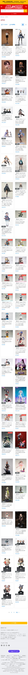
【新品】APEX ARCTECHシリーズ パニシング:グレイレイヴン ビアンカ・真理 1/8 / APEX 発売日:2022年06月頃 (20, 50)
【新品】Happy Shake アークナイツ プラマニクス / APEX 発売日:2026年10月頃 (20, 323)
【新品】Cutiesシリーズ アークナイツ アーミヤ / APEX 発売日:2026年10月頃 (7, 249)
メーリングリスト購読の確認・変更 (13, 658)
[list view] (25, 24)
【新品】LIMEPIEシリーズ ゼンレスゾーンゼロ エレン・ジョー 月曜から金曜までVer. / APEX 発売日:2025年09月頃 (7, 371)
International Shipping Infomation (13, 667)
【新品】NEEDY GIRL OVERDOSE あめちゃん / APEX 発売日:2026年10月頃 (7, 407)
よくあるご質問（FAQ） (6, 660)
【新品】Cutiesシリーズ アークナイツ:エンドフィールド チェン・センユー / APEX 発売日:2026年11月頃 (7, 305)
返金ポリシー (9, 655)
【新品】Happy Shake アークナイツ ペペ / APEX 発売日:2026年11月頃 (7, 341)
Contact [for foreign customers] (10, 669)
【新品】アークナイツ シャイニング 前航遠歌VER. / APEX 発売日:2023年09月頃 (20, 531)
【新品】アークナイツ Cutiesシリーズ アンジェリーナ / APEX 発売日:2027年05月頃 (7, 424)
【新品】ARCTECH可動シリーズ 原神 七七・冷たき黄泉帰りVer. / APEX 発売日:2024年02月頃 (7, 231)
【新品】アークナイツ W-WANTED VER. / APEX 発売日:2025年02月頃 (20, 451)
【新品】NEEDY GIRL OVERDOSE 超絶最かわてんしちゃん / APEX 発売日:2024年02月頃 (20, 407)
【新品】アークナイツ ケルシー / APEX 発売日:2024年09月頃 (7, 505)
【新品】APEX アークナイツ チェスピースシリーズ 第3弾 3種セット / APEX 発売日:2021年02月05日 (20, 99)
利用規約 (24, 655)
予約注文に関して (17, 655)
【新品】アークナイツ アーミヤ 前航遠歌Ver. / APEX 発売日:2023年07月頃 (7, 478)
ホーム (2, 17)
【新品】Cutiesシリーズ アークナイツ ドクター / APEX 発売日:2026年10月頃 (7, 285)
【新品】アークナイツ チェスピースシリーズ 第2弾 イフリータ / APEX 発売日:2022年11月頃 (7, 576)
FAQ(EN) (19, 665)
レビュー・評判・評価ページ (11, 665)
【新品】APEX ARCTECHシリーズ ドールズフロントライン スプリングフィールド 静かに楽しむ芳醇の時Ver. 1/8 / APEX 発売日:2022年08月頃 (7, 51)
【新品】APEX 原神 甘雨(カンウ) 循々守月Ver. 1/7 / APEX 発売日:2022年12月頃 (20, 148)
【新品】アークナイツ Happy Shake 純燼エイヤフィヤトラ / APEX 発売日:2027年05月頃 (20, 424)
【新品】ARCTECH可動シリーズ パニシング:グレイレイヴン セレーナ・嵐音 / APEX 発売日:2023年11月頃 (7, 203)
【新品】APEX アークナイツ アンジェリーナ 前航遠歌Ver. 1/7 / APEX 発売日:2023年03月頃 (20, 80)
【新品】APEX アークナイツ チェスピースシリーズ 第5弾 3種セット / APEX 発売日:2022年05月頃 (7, 118)
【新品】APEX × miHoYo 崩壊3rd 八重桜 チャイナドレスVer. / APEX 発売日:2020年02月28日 (7, 79)
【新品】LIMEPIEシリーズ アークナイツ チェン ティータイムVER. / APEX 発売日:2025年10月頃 (20, 351)
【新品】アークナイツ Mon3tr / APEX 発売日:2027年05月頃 (7, 451)
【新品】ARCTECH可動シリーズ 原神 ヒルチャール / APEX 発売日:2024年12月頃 (20, 193)
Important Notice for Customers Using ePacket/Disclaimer (13, 668)
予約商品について (4, 664)
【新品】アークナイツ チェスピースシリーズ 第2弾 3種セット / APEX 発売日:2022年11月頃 (20, 549)
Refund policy (22, 660)
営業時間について (22, 657)
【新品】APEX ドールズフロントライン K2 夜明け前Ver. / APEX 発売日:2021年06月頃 (7, 142)
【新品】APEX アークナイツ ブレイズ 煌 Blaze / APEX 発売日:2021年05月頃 (20, 121)
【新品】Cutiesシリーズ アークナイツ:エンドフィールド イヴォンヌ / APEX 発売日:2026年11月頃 (20, 285)
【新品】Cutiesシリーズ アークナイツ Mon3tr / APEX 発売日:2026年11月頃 (20, 221)
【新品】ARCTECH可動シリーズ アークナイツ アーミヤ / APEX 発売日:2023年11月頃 (20, 175)
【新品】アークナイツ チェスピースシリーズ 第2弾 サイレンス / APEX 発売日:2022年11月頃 (20, 576)
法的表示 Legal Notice (5, 657)
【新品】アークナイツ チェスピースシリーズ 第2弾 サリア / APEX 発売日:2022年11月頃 (7, 602)
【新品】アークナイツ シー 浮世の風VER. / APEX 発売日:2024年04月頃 (7, 549)
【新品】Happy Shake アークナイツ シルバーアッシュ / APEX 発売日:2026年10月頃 (20, 304)
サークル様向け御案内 (21, 664)
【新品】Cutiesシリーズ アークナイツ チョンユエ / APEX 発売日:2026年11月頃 (20, 267)
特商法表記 (3, 655)
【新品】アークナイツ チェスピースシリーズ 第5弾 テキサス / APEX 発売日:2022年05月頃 (20, 598)
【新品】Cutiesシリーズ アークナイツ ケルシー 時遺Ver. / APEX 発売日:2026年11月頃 (20, 249)
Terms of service (15, 660)
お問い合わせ (21, 669)
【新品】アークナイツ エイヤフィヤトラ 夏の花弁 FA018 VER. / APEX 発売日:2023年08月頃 (20, 477)
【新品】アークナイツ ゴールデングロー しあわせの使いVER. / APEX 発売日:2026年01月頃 (7, 522)
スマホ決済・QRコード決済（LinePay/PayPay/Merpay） (13, 662)
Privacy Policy (13, 661)
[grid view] (22, 24)
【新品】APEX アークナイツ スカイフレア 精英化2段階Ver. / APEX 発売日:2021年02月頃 (7, 98)
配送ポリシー (14, 657)
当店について (12, 664)
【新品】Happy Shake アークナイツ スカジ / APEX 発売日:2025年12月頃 (7, 323)
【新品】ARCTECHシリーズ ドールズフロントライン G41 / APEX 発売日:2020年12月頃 (7, 169)
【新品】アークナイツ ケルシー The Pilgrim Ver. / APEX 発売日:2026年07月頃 (20, 496)
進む (17, 612)
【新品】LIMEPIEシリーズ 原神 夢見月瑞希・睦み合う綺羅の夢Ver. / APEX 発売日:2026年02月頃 (20, 379)
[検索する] (25, 10)
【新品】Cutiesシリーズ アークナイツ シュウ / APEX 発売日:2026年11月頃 (7, 267)
